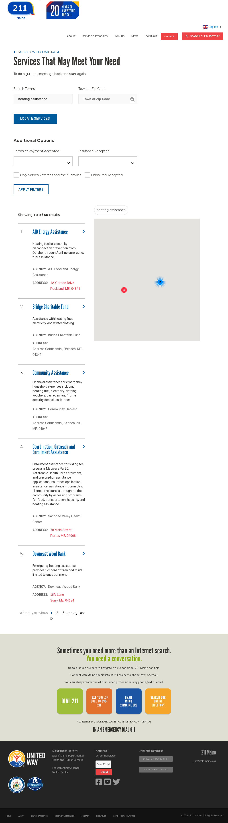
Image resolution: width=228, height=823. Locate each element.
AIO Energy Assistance (50, 231)
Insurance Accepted (94, 151)
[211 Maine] (43, 10)
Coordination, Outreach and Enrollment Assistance (54, 449)
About (71, 36)
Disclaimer (101, 816)
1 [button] (51, 613)
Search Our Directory (205, 36)
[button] (37, 52)
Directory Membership (64, 816)
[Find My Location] (132, 99)
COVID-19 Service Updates (124, 816)
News (134, 36)
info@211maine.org (205, 761)
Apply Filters (31, 189)
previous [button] (41, 613)
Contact (151, 36)
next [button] (72, 613)
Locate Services (35, 118)
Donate (169, 36)
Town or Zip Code (92, 89)
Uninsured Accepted (107, 175)
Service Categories (95, 36)
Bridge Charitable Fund (51, 306)
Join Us (119, 36)
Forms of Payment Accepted (36, 151)
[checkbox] (47, 175)
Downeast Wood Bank (49, 553)
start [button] (26, 613)
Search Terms (24, 89)
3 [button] (64, 613)
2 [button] (57, 613)
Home (9, 816)
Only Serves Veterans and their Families (50, 175)
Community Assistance (51, 372)
